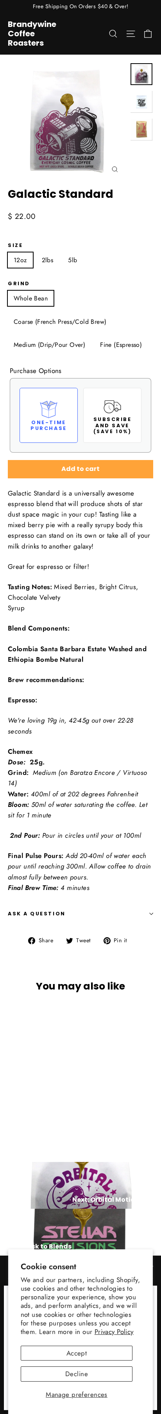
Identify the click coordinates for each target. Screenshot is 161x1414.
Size (15, 245)
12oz (20, 260)
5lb (72, 260)
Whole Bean (31, 298)
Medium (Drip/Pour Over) (49, 344)
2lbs (48, 260)
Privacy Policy (114, 1331)
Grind (19, 283)
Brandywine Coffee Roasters (32, 33)
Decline (76, 1373)
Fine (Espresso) (121, 344)
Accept (76, 1353)
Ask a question (37, 913)
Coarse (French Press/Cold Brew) (60, 321)
